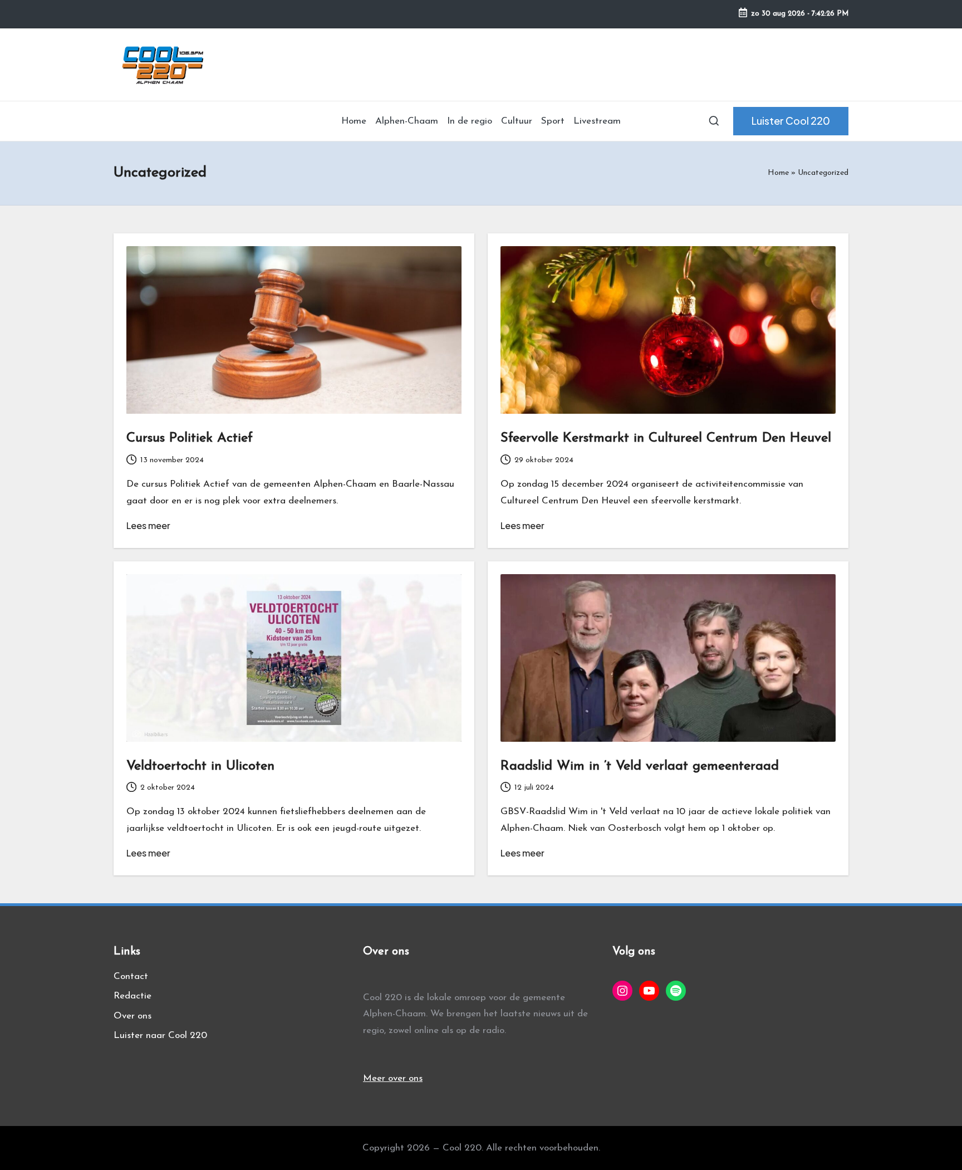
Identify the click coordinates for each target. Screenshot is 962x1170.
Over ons (132, 1016)
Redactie (132, 996)
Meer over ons (393, 1078)
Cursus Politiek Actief (189, 438)
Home (778, 173)
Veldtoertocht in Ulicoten (200, 766)
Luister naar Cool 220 (160, 1035)
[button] (790, 121)
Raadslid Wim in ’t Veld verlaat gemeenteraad (639, 766)
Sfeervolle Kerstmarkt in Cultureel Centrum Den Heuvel (665, 438)
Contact (131, 976)
